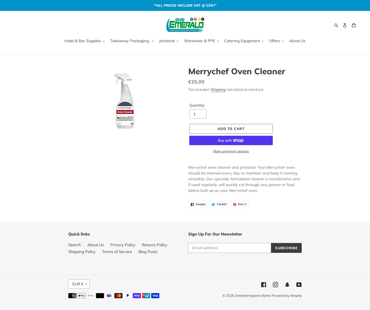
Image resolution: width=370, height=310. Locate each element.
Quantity (197, 105)
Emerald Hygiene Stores (253, 296)
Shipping (218, 89)
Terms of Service (117, 251)
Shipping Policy (82, 251)
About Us (95, 244)
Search (74, 244)
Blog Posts (148, 251)
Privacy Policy (122, 244)
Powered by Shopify (287, 296)
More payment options (231, 151)
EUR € (78, 284)
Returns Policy (154, 244)
